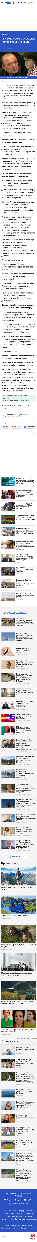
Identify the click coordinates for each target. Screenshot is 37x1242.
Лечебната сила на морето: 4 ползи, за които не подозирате (24, 690)
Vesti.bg (9, 2)
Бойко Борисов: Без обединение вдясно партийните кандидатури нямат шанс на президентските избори (26, 744)
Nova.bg (6, 1213)
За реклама (16, 1225)
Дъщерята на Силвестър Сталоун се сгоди (25, 1117)
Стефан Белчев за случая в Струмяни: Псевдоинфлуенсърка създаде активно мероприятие (25, 844)
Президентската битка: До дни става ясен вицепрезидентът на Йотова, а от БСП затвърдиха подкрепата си (25, 1157)
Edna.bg (22, 1219)
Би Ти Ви (7, 108)
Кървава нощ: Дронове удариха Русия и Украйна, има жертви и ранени (25, 817)
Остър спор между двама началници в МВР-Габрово (24, 716)
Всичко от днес (18, 856)
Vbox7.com (12, 1211)
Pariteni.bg (13, 1219)
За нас (7, 1225)
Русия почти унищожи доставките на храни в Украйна (25, 569)
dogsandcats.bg (20, 549)
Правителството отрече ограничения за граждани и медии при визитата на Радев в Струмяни (25, 803)
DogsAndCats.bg (16, 1213)
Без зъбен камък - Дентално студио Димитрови (23, 650)
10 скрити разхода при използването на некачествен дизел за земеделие (17, 1002)
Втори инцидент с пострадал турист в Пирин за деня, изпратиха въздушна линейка (24, 637)
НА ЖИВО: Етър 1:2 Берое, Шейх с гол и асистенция (24, 1142)
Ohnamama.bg (17, 1216)
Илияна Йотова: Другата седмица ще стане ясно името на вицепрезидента (24, 830)
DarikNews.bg (30, 1211)
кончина (22, 405)
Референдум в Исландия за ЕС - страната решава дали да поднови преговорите (25, 773)
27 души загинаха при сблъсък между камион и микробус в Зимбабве (25, 517)
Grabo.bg (4, 1219)
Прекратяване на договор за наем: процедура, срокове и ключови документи (24, 531)
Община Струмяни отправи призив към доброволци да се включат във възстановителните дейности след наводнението (24, 1175)
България (4, 34)
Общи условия (27, 1225)
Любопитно (19, 695)
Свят (17, 668)
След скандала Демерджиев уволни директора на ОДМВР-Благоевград (25, 557)
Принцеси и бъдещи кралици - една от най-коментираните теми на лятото (25, 663)
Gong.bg (21, 1211)
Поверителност (6, 1228)
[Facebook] (18, 1230)
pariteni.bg (19, 536)
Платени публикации (20, 1228)
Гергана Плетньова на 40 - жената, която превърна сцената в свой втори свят (25, 1104)
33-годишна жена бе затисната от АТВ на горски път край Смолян (24, 506)
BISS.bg (7, 1216)
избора (4, 88)
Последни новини (14, 612)
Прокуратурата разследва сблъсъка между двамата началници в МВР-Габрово (24, 677)
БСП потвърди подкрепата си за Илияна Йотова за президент (23, 729)
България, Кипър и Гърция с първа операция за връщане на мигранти (25, 582)
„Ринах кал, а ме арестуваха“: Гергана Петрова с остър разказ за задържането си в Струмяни (25, 788)
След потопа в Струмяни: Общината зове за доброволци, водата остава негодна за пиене (25, 622)
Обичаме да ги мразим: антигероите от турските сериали (17, 1031)
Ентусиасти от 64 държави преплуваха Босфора (24, 1091)
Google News (31, 427)
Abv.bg (4, 1211)
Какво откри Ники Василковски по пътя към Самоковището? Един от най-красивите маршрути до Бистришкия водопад (25, 1077)
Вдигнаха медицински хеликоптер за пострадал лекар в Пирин (25, 759)
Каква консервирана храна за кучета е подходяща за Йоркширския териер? (25, 544)
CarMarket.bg (29, 1213)
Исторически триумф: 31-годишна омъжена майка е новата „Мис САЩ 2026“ (25, 493)
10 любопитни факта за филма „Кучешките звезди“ (18, 945)
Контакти (33, 1228)
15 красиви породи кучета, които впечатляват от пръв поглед (24, 1062)
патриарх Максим (8, 405)
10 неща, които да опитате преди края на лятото (17, 888)
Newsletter (17, 427)
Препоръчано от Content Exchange (25, 1038)
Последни (22, 3)
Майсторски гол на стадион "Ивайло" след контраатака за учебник (25, 1130)
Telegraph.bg (31, 1219)
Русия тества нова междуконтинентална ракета (25, 595)
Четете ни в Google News (20, 1204)
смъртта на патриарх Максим (18, 85)
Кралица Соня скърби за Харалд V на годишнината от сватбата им (25, 704)
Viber (6, 427)
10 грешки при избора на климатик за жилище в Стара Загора (16, 974)
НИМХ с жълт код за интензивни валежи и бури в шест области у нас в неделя (25, 481)
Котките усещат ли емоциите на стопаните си (26, 1049)
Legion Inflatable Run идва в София (14, 915)
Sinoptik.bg (28, 1216)
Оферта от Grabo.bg (21, 654)
